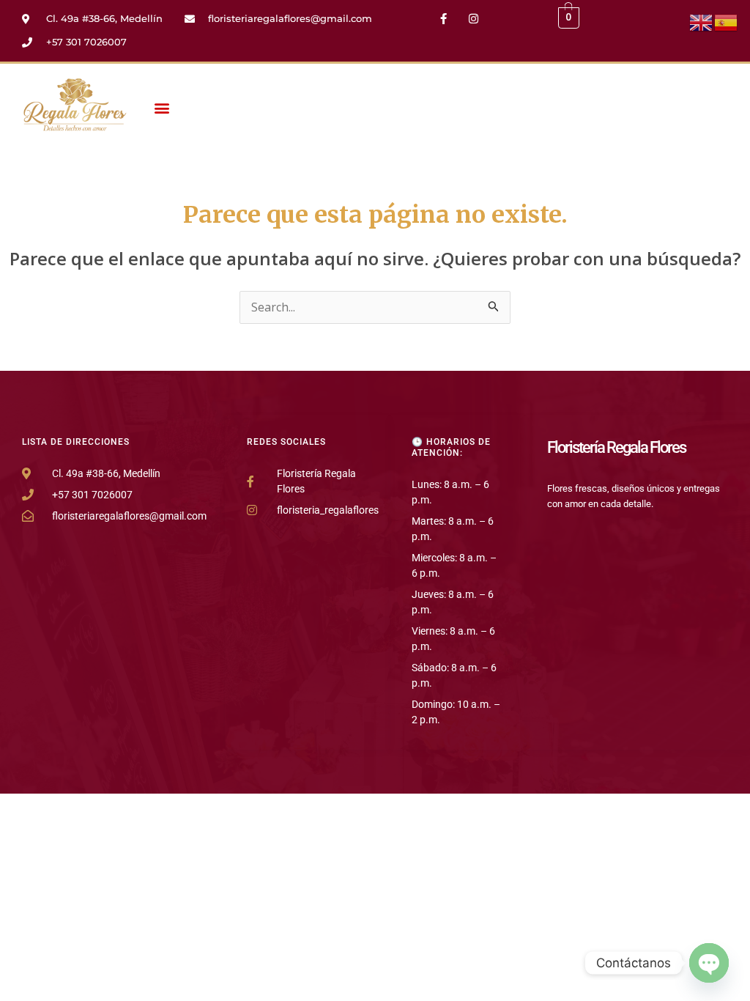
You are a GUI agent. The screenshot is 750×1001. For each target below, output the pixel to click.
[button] (162, 107)
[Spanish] (726, 21)
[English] (701, 21)
